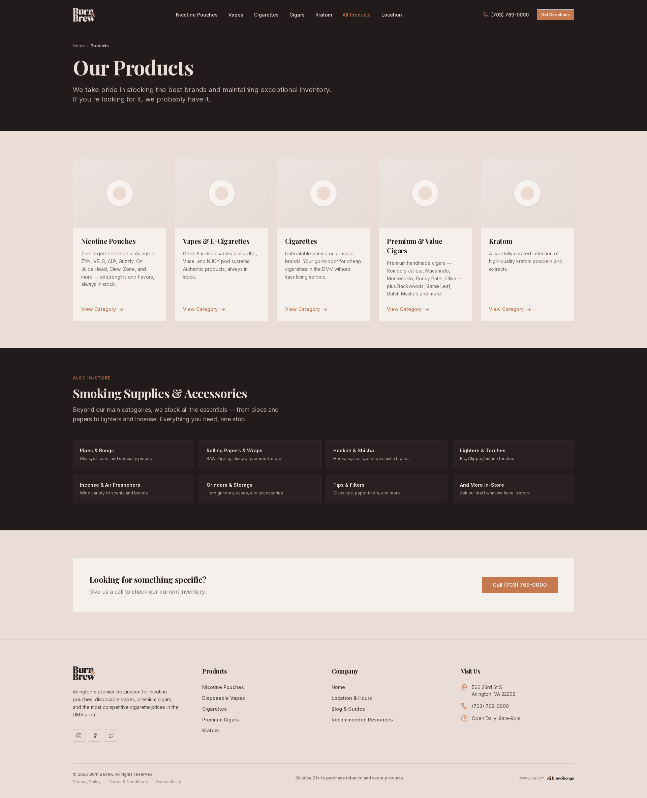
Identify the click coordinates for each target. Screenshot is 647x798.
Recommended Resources (362, 719)
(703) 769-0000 (510, 15)
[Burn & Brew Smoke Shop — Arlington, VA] (84, 15)
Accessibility (168, 781)
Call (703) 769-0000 (520, 584)
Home (79, 45)
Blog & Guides (348, 709)
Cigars (297, 15)
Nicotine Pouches (197, 15)
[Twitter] (111, 736)
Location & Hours (352, 698)
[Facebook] (95, 736)
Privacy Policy (87, 781)
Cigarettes (266, 15)
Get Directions (555, 14)
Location (391, 15)
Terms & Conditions (128, 781)
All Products (357, 15)
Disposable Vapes (223, 698)
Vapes (235, 15)
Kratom (323, 15)
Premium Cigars (220, 719)
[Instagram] (79, 736)
